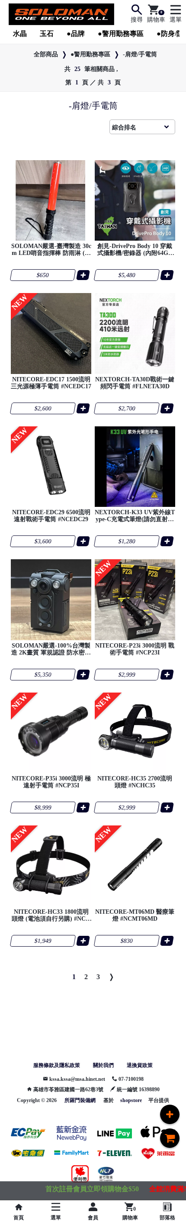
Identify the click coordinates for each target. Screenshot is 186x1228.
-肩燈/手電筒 (140, 54)
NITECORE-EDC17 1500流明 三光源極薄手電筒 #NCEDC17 (51, 383)
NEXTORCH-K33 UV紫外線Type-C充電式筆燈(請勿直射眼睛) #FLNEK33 (135, 516)
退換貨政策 (140, 1065)
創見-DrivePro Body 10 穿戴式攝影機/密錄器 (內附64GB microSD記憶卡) (134, 250)
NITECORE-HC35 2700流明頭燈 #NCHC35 (134, 782)
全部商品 (46, 54)
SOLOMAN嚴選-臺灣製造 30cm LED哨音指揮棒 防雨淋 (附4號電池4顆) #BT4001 (51, 250)
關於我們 (103, 1065)
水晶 (20, 33)
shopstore (131, 1100)
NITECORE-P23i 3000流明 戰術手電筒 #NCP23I (134, 649)
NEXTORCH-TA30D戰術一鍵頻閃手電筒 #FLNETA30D (134, 383)
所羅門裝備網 (80, 1100)
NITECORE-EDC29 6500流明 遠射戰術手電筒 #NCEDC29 (51, 515)
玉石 (47, 33)
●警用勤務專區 (121, 33)
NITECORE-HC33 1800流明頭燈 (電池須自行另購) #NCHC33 (51, 915)
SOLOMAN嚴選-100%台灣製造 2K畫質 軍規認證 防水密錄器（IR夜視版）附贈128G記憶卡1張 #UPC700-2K (51, 649)
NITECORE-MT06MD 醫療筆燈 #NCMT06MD (134, 915)
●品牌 (76, 33)
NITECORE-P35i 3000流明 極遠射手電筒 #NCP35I (51, 782)
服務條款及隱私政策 (56, 1065)
